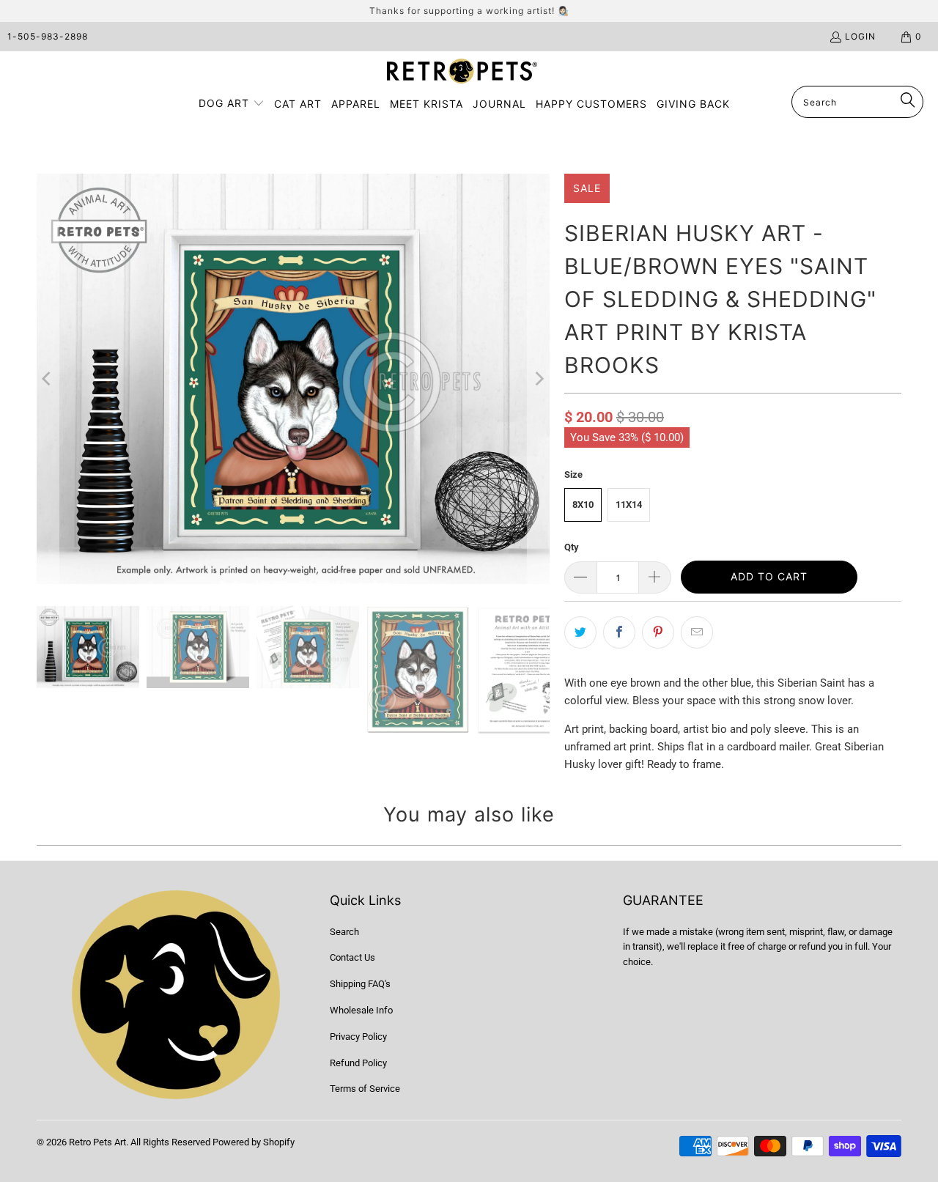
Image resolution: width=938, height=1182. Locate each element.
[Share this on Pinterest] (658, 632)
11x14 (629, 504)
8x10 (583, 504)
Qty (571, 547)
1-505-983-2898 (47, 36)
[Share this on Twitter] (580, 632)
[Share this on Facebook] (619, 632)
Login (860, 36)
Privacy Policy (358, 1036)
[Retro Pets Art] (462, 72)
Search (344, 931)
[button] (232, 104)
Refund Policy (358, 1062)
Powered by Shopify (254, 1142)
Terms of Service (365, 1088)
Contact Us (352, 957)
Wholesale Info (361, 1010)
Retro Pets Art (97, 1142)
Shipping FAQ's (360, 983)
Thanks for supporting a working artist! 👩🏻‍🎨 (469, 10)
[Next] (538, 379)
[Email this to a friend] (697, 632)
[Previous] (47, 379)
